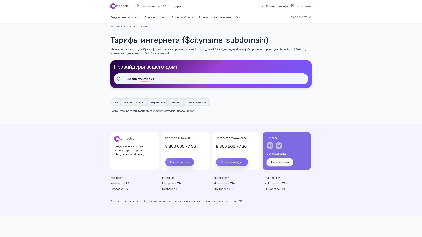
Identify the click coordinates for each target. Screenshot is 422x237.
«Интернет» (221, 177)
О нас (239, 17)
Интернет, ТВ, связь (133, 102)
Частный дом (222, 17)
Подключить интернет (125, 17)
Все (116, 102)
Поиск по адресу (156, 17)
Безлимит (176, 102)
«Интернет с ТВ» (224, 183)
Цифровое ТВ (119, 189)
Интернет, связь (157, 102)
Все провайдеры (183, 17)
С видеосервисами (196, 102)
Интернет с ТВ (119, 183)
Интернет (116, 177)
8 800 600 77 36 (301, 17)
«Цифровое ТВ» (224, 189)
